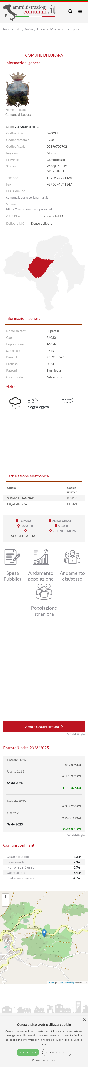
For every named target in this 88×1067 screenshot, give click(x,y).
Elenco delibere (41, 223)
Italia (18, 29)
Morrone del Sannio (20, 867)
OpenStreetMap (66, 982)
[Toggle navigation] (70, 11)
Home (6, 29)
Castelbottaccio (18, 856)
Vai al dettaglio (76, 734)
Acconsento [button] (28, 1052)
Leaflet (51, 982)
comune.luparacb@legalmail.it (27, 197)
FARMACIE (27, 521)
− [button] (5, 903)
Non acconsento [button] (57, 1052)
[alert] (44, 1041)
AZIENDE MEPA (64, 531)
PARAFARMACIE (64, 521)
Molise (29, 29)
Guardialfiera (16, 872)
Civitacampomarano (21, 878)
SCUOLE (64, 526)
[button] (44, 1060)
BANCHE (27, 526)
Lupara (75, 29)
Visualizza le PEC (52, 216)
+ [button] (5, 896)
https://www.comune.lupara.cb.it (29, 209)
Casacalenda (15, 862)
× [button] (84, 1019)
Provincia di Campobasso (51, 29)
